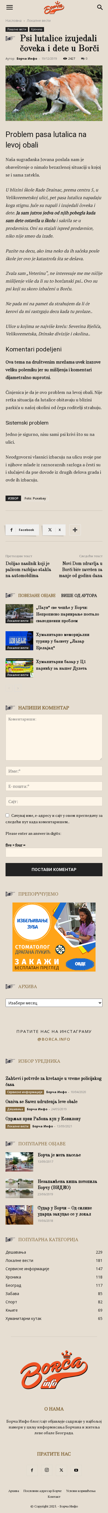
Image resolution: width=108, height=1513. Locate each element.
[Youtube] (76, 1470)
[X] (61, 1470)
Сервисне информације (24, 1092)
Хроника (36, 29)
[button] (9, 7)
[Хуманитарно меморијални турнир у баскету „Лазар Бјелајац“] (19, 640)
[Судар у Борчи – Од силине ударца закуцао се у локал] (19, 1215)
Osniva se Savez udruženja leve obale (42, 1102)
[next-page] (17, 688)
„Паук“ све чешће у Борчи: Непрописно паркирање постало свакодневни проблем (67, 614)
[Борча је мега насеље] (19, 1162)
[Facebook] (32, 1470)
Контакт (54, 1496)
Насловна (14, 20)
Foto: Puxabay (35, 498)
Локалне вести (39, 20)
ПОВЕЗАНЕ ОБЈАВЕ (37, 595)
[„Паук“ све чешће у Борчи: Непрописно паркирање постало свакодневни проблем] (19, 613)
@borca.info (54, 1039)
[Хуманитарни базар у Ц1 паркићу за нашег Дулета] (19, 667)
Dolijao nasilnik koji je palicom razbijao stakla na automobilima (28, 570)
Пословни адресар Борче (43, 1491)
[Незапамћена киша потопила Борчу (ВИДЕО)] (19, 1188)
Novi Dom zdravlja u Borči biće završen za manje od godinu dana (80, 570)
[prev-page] (9, 688)
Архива (13, 1491)
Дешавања (15, 1109)
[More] (75, 529)
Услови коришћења (81, 1491)
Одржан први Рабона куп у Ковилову (43, 1119)
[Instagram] (46, 1470)
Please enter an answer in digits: (33, 833)
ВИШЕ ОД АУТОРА (79, 595)
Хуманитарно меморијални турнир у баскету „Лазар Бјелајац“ (62, 641)
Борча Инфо (27, 58)
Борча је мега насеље (59, 1155)
